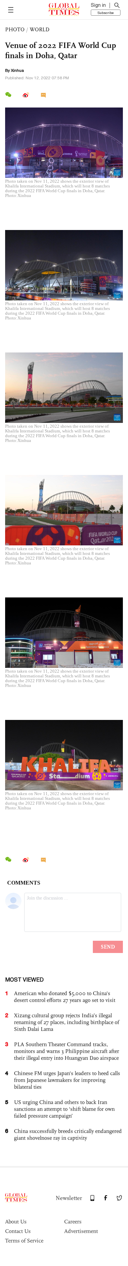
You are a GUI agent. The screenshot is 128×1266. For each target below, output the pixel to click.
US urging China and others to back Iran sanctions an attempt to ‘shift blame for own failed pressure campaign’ (64, 1109)
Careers (73, 1221)
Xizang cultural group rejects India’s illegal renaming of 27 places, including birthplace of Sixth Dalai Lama (66, 1022)
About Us (16, 1221)
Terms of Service (24, 1240)
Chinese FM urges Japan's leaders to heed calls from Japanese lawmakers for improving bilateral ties (67, 1080)
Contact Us (18, 1231)
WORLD (39, 29)
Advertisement (81, 1231)
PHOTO (15, 29)
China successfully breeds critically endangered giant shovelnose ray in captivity (68, 1134)
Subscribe (106, 13)
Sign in (98, 5)
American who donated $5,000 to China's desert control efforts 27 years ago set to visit (64, 996)
